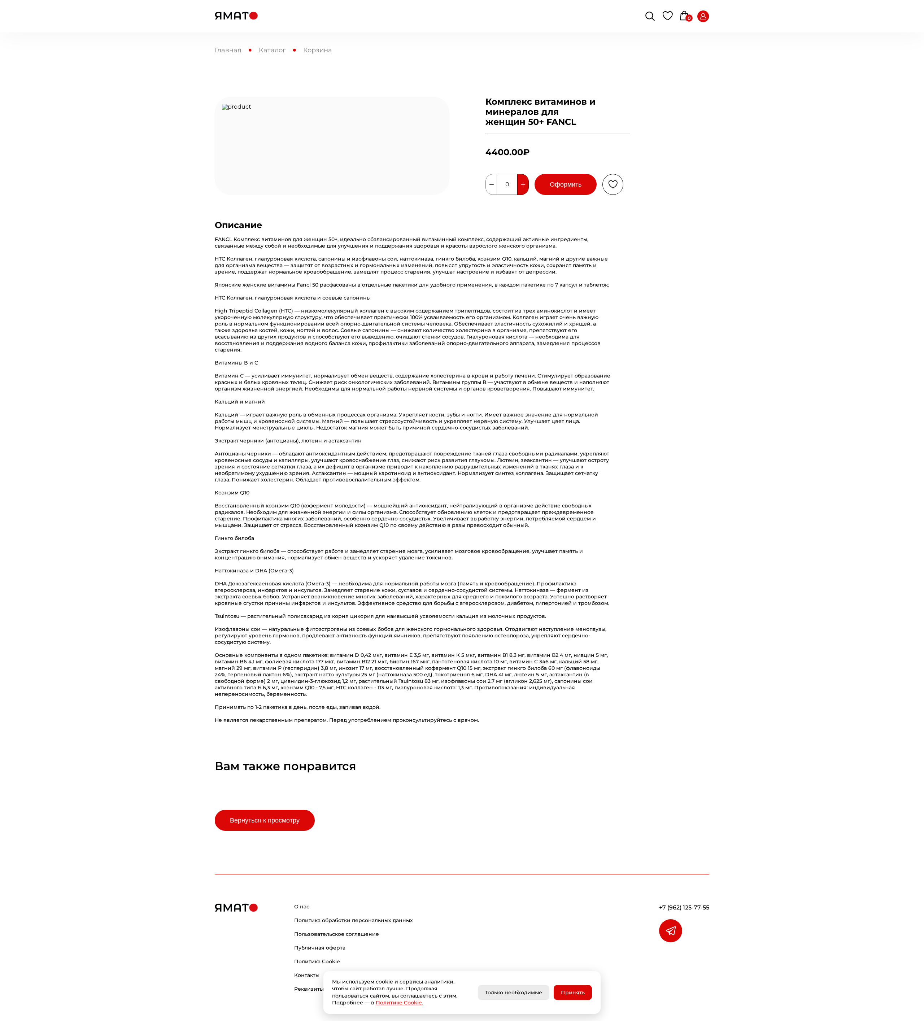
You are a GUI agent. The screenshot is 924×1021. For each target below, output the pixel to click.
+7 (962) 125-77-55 (684, 907)
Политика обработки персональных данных (353, 920)
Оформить (565, 184)
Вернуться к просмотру (265, 820)
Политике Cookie (399, 1002)
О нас (301, 906)
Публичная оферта (319, 947)
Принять (573, 992)
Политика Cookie (317, 961)
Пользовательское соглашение (336, 934)
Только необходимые (513, 992)
